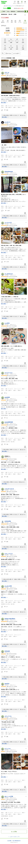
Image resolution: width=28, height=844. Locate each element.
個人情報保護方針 (17, 840)
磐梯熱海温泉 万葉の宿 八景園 (8, 14)
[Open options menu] (26, 72)
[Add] (25, 15)
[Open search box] (2, 53)
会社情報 (9, 840)
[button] (5, 63)
